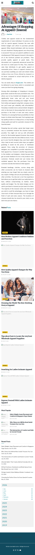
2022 (4, 514)
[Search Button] (33, 2)
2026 (4, 485)
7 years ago (18, 34)
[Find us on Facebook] (15, 550)
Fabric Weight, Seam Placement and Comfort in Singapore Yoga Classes (21, 415)
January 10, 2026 (6, 274)
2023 (4, 510)
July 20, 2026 (14, 434)
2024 (4, 506)
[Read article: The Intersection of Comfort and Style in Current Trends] (5, 432)
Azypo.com (19, 82)
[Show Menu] (2, 2)
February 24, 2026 (6, 241)
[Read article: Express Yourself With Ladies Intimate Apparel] (17, 386)
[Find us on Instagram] (13, 550)
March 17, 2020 (6, 372)
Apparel (5, 232)
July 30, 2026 (14, 418)
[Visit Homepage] (17, 3)
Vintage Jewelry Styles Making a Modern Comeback (15, 472)
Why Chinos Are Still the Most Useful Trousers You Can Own (21, 423)
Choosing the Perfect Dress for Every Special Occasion (16, 477)
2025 (4, 503)
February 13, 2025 (6, 307)
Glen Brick (9, 34)
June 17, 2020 (5, 341)
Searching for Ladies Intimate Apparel (16, 369)
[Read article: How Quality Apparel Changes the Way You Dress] (17, 256)
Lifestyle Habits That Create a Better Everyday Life (15, 462)
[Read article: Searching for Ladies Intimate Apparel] (17, 355)
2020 (4, 521)
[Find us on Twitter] (18, 550)
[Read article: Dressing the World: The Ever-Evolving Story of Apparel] (17, 289)
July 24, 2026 (14, 426)
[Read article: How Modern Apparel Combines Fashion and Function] (17, 222)
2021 (4, 517)
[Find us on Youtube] (20, 550)
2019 (4, 525)
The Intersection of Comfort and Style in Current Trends (17, 456)
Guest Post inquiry (17, 537)
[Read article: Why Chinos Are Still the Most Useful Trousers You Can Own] (5, 424)
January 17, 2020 (6, 405)
